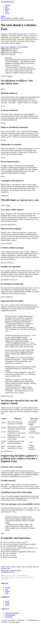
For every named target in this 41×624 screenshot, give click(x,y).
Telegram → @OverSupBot (18, 47)
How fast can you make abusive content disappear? (20, 544)
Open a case (5, 47)
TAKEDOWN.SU (7, 2)
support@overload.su (12, 613)
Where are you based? (10, 557)
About (7, 13)
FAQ (6, 11)
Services (8, 5)
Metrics (7, 9)
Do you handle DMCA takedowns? (14, 546)
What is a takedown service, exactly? (15, 542)
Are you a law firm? (9, 555)
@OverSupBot (10, 615)
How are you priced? (10, 553)
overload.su (9, 617)
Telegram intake (15, 570)
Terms (7, 605)
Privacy (7, 603)
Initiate (3, 16)
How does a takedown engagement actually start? (19, 552)
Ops (6, 7)
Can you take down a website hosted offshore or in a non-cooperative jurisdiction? (19, 549)
